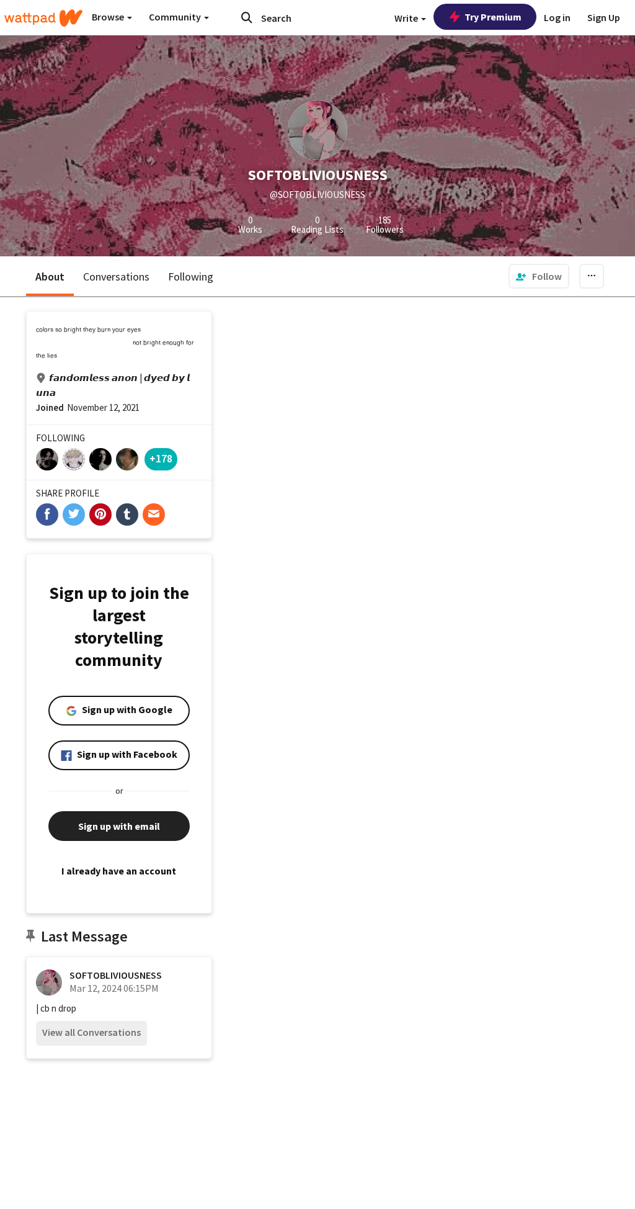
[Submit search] (247, 17)
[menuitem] (538, 276)
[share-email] (154, 514)
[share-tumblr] (127, 514)
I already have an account (118, 871)
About (49, 276)
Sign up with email (119, 826)
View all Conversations (91, 1032)
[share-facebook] (47, 514)
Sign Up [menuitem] (603, 17)
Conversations (116, 276)
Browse (109, 17)
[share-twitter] (74, 514)
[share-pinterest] (100, 514)
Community (176, 17)
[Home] (43, 18)
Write (407, 18)
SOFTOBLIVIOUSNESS (115, 975)
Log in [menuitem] (557, 17)
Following (190, 276)
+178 (160, 458)
